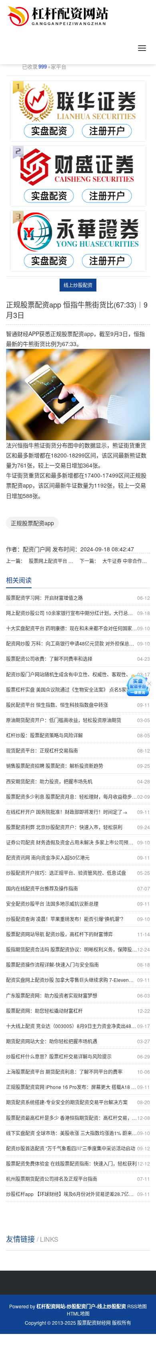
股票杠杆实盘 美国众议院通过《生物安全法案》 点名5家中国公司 (78, 689)
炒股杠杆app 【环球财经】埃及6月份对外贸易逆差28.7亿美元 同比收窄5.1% (78, 1193)
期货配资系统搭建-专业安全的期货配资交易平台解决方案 (78, 1102)
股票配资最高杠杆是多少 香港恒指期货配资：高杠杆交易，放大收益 (78, 1117)
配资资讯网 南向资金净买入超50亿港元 (78, 857)
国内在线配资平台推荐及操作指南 (78, 888)
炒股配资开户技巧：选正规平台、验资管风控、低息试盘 (78, 872)
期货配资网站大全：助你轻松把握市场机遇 (78, 1041)
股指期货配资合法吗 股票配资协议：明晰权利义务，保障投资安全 (78, 949)
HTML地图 (78, 1313)
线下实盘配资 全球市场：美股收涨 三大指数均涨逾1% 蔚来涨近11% (78, 1132)
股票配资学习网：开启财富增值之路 (78, 597)
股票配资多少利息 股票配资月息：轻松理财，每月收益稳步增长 (78, 796)
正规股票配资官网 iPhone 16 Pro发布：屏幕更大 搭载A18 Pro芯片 (78, 1086)
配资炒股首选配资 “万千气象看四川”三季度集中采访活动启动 (78, 1148)
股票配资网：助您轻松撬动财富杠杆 (78, 1010)
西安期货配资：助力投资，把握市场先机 (78, 781)
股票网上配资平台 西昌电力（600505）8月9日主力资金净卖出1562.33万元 (52, 560)
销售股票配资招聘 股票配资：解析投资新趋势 (78, 765)
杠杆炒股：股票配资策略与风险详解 (78, 735)
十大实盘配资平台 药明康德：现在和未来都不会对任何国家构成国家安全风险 (78, 628)
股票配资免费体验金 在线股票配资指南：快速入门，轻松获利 (78, 1163)
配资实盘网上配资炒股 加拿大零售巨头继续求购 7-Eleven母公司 (78, 979)
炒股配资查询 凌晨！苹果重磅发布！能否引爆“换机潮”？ (78, 918)
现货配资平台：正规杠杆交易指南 (78, 750)
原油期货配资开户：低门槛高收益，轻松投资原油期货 (78, 720)
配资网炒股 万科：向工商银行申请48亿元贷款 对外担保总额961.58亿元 (78, 643)
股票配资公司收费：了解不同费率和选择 (78, 658)
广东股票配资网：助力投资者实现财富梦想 (78, 995)
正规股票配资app (32, 523)
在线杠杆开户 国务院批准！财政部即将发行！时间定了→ (78, 811)
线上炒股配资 (78, 284)
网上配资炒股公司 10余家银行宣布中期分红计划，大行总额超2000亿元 (78, 612)
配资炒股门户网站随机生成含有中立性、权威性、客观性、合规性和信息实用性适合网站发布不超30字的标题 (78, 674)
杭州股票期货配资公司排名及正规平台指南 (78, 1178)
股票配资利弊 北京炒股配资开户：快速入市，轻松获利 (78, 827)
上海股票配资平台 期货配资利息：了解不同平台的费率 (78, 1071)
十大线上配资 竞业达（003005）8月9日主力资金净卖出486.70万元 (78, 1025)
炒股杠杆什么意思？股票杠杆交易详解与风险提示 (78, 1056)
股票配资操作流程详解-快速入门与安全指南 (78, 964)
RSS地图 (137, 1306)
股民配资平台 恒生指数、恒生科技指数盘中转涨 (78, 704)
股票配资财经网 (94, 1322)
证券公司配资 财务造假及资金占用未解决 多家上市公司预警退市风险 (78, 842)
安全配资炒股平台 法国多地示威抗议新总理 (78, 903)
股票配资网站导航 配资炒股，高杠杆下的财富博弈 (78, 934)
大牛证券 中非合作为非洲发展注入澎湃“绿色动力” (126, 560)
